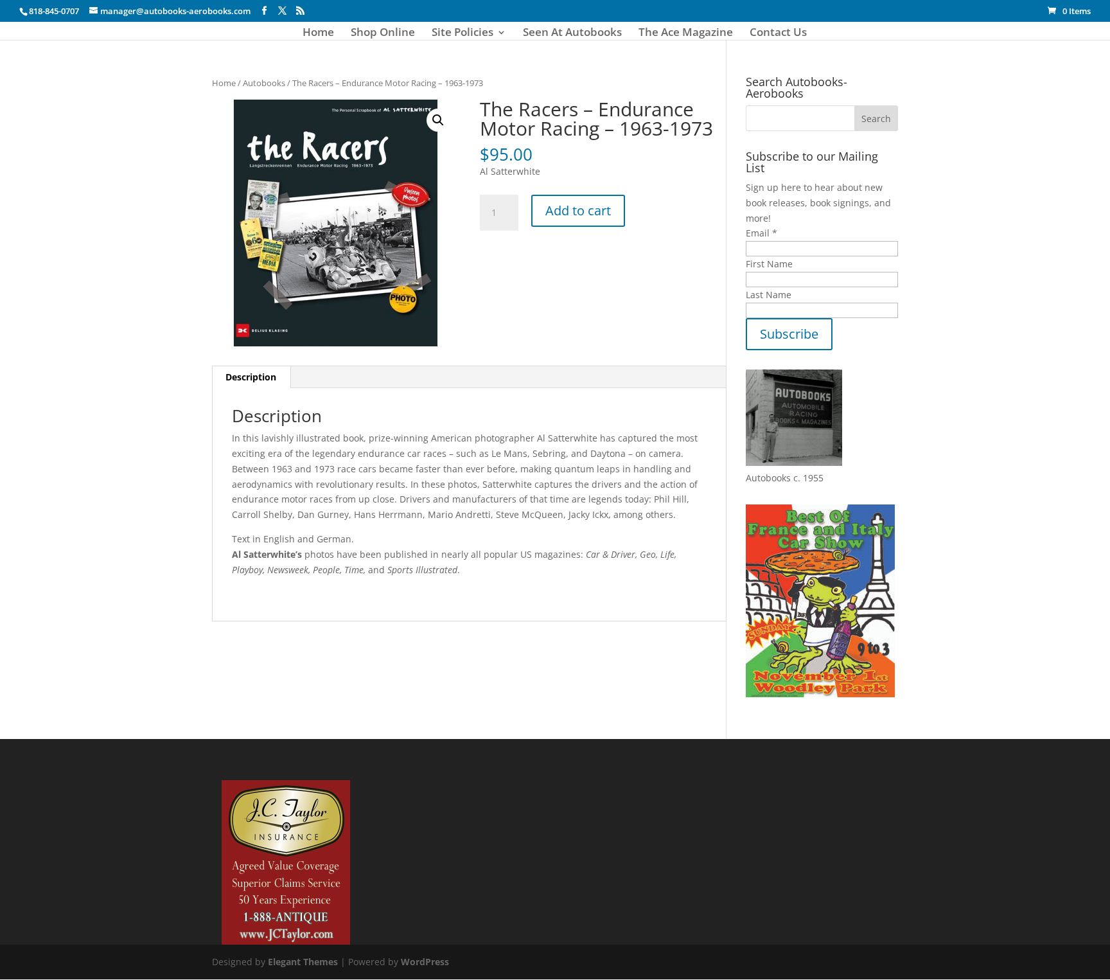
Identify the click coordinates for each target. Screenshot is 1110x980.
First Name (769, 264)
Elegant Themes (303, 962)
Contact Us (778, 33)
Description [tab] (250, 377)
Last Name (768, 295)
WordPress (425, 962)
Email (761, 233)
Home (318, 33)
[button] (438, 120)
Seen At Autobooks (572, 33)
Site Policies (462, 33)
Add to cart (578, 210)
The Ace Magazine (686, 33)
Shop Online (383, 33)
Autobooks (264, 83)
